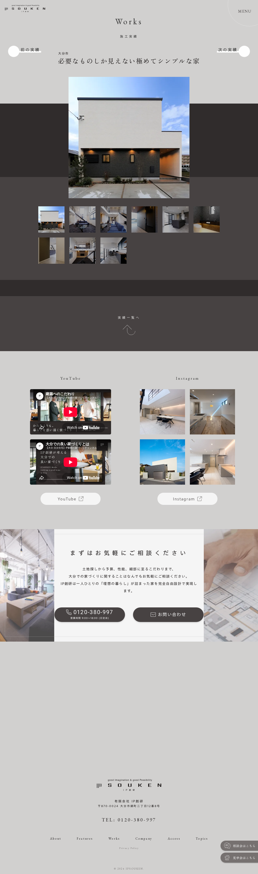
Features (85, 838)
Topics (202, 838)
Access (174, 838)
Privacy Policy (129, 848)
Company (143, 838)
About (55, 838)
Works (114, 838)
